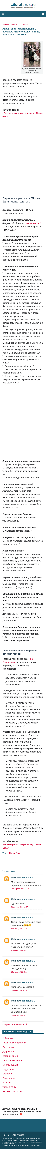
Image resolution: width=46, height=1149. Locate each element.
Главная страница (9, 24)
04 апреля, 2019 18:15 (19, 972)
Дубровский (8, 1051)
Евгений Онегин (10, 1056)
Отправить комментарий (14, 1024)
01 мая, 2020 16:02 (18, 1015)
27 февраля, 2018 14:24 (20, 889)
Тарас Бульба (9, 1087)
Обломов (7, 1073)
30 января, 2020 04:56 (19, 990)
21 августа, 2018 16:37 (19, 907)
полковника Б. (34, 223)
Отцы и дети (8, 1078)
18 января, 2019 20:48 (19, 929)
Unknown (16, 877)
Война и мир (8, 1038)
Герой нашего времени (14, 1042)
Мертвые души (10, 1065)
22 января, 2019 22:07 (19, 950)
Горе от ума (8, 1047)
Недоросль (8, 1069)
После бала (23, 24)
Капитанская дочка (12, 1060)
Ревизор (6, 1082)
